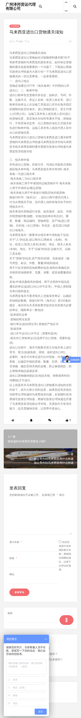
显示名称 (15, 542)
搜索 (10, 613)
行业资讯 (15, 26)
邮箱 (13, 558)
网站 (11, 574)
